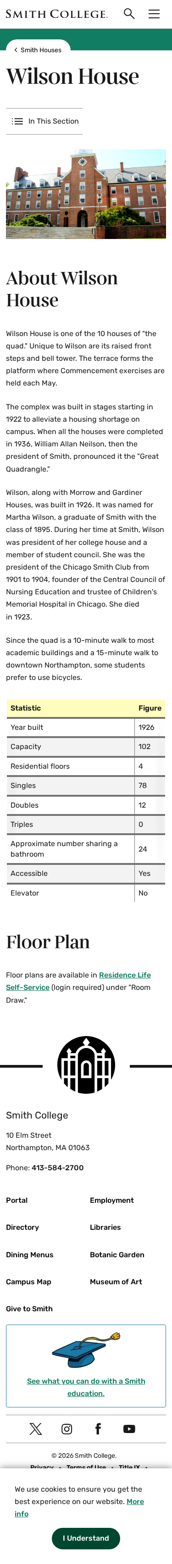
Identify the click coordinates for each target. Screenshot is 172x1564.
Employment (112, 1200)
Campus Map (28, 1281)
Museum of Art (116, 1281)
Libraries (105, 1227)
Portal (17, 1200)
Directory (22, 1227)
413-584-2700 (58, 1167)
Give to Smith (29, 1308)
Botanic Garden (117, 1254)
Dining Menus (30, 1254)
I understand (86, 1538)
